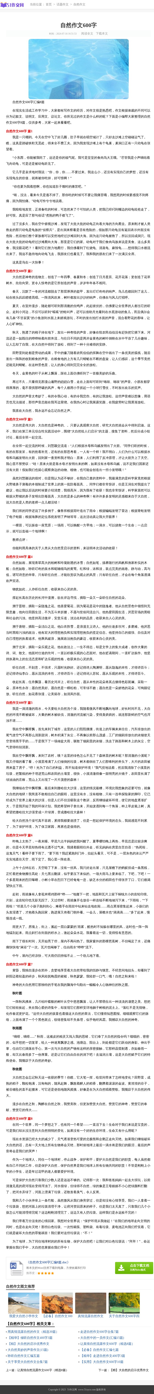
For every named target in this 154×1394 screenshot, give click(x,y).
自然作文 (79, 4)
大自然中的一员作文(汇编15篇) (102, 1337)
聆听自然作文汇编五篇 (24, 1355)
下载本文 (102, 33)
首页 (49, 4)
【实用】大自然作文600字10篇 (102, 1361)
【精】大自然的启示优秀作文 (28, 1343)
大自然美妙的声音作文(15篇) (28, 1349)
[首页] (13, 5)
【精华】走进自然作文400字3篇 (102, 1355)
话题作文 (63, 4)
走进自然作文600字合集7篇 (99, 1331)
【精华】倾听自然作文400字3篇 (30, 1337)
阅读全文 (87, 33)
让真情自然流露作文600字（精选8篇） (107, 1343)
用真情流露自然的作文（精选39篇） (33, 1331)
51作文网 (72, 1389)
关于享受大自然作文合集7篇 (28, 1361)
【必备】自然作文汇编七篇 (99, 1349)
